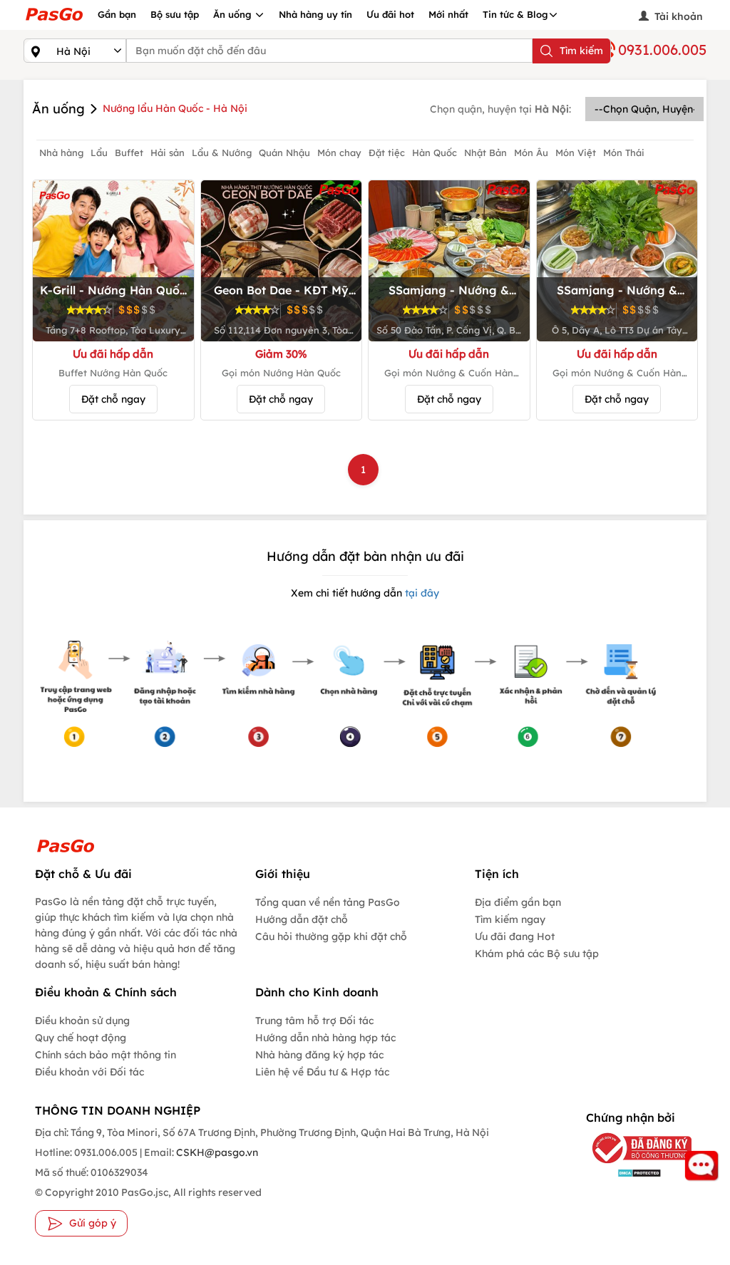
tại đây (420, 593)
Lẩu (99, 152)
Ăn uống (234, 14)
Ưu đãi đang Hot (515, 936)
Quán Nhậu (284, 152)
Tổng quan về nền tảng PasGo (327, 902)
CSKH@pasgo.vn (216, 1152)
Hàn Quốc (434, 152)
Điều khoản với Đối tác (89, 1071)
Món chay (339, 152)
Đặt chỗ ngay (113, 399)
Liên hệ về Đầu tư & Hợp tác (322, 1071)
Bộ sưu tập (174, 14)
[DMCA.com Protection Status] (629, 1172)
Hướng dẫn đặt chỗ (301, 919)
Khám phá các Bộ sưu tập (537, 953)
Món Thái (623, 152)
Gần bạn (117, 14)
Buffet (129, 152)
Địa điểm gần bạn (518, 902)
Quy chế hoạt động (80, 1037)
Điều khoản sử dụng (82, 1020)
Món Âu (531, 152)
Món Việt (575, 152)
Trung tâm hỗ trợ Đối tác (314, 1020)
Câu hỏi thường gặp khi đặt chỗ (331, 936)
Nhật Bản (485, 152)
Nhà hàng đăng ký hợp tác (319, 1054)
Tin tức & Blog (515, 14)
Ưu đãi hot (390, 14)
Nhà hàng (61, 152)
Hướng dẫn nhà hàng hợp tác (325, 1037)
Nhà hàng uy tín (315, 14)
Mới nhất (448, 14)
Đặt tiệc (387, 152)
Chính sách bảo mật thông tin (105, 1054)
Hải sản (167, 152)
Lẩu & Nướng (222, 152)
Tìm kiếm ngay (510, 919)
